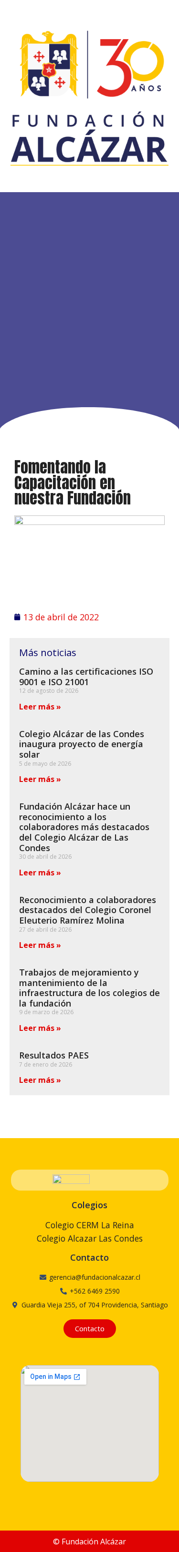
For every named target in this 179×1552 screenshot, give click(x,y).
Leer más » (40, 706)
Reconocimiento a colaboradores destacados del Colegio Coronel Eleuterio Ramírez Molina (87, 910)
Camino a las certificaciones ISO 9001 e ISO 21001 (86, 677)
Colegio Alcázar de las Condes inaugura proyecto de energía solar (81, 744)
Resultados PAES (54, 1055)
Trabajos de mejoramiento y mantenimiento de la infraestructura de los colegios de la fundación (89, 987)
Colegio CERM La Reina (89, 1225)
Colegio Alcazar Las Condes (90, 1238)
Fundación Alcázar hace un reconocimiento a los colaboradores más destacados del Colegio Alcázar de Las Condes (84, 827)
